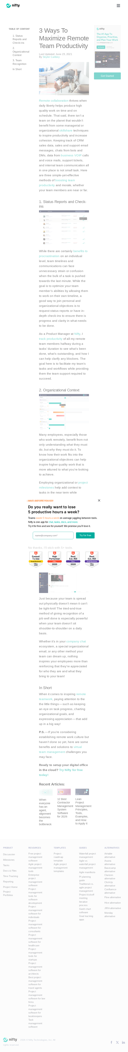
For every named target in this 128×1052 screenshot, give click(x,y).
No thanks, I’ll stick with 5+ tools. (50, 547)
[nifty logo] (13, 4)
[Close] (99, 500)
